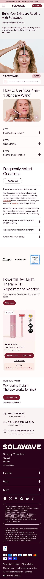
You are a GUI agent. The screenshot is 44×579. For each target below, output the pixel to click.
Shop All (6, 458)
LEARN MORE (19, 361)
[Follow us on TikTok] (32, 498)
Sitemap (28, 572)
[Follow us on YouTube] (27, 498)
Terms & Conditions (11, 564)
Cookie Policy (9, 568)
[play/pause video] (36, 117)
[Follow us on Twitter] (10, 498)
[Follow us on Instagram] (16, 498)
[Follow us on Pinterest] (21, 498)
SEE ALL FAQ (13, 181)
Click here (7, 201)
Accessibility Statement (13, 572)
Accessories (8, 465)
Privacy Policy (27, 564)
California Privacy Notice (27, 568)
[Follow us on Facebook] (5, 498)
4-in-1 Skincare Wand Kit (14, 347)
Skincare (6, 462)
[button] (22, 454)
